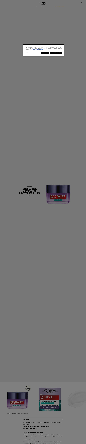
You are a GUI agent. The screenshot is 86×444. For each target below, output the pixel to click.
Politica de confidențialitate (38, 49)
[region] (43, 50)
